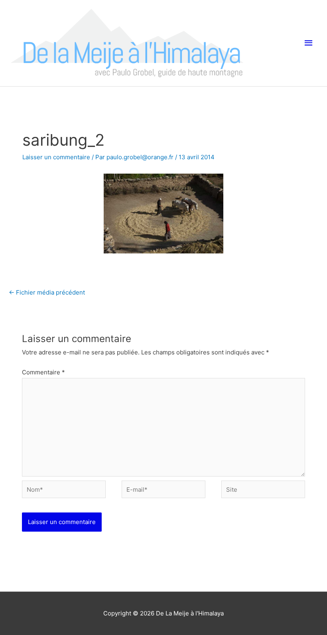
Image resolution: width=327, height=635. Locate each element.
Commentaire (43, 372)
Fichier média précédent (47, 292)
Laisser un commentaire (56, 157)
